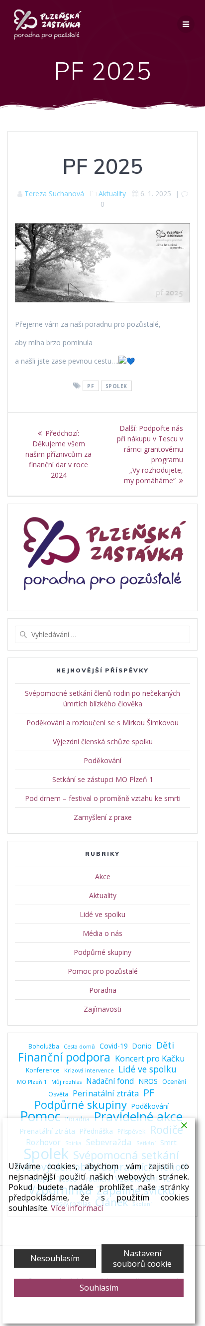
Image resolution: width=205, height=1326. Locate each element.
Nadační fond (110, 1081)
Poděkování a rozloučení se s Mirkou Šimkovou (102, 722)
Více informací (77, 1208)
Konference (43, 1070)
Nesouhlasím (55, 1258)
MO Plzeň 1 (32, 1081)
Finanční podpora (64, 1057)
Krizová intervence (89, 1070)
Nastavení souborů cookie (142, 1258)
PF (90, 386)
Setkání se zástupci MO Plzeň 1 (102, 779)
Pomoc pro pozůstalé (103, 971)
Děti (165, 1045)
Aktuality (112, 193)
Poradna (102, 990)
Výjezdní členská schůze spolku (103, 741)
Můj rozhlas (66, 1081)
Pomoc (40, 1116)
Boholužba (43, 1046)
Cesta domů (79, 1046)
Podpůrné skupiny (102, 952)
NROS (148, 1081)
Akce (102, 876)
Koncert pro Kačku (150, 1059)
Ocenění (174, 1081)
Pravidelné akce (138, 1116)
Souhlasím (99, 1287)
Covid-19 (114, 1046)
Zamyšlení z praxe (103, 817)
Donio (142, 1046)
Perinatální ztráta (106, 1093)
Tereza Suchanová (54, 193)
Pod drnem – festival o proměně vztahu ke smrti (103, 798)
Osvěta (58, 1094)
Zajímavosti (102, 1009)
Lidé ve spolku (102, 914)
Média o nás (102, 933)
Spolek (116, 386)
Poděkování (102, 760)
